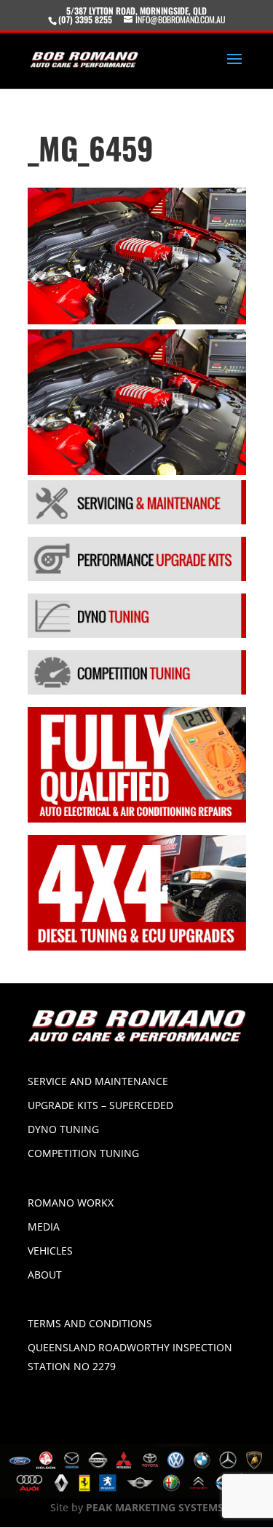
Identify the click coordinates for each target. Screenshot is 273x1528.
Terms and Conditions (90, 1323)
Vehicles (50, 1250)
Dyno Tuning (63, 1129)
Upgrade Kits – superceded (100, 1105)
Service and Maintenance (98, 1081)
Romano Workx (71, 1202)
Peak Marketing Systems (154, 1507)
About (45, 1274)
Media (44, 1226)
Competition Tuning (83, 1153)
